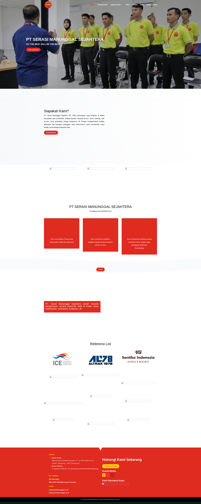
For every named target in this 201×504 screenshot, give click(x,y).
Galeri (128, 5)
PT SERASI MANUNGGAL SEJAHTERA (65, 39)
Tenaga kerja (68, 239)
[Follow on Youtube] (112, 475)
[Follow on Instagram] (104, 475)
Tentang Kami (103, 5)
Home (93, 5)
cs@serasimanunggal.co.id (58, 490)
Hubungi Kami (152, 5)
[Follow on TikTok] (108, 475)
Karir (142, 5)
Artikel (135, 5)
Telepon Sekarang (110, 466)
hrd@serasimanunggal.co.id (59, 493)
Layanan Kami (115, 5)
